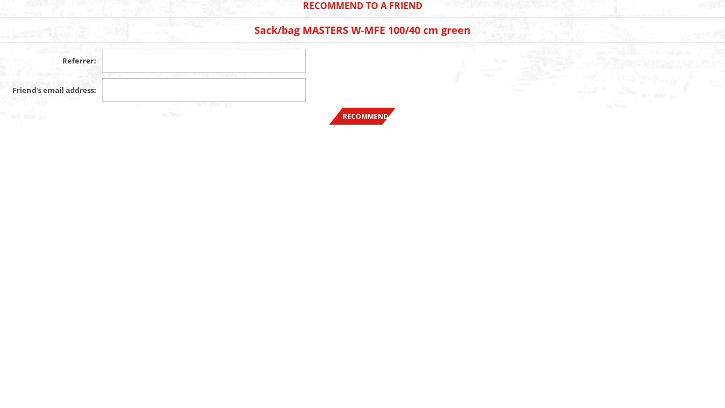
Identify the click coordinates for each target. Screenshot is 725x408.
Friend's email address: (54, 90)
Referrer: (79, 61)
